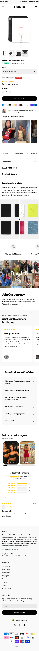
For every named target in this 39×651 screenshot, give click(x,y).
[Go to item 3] (19, 53)
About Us (4, 582)
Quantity (4, 88)
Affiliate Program (7, 588)
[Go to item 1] (5, 53)
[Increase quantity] (10, 92)
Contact (4, 585)
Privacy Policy (6, 569)
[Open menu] (3, 7)
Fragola (22, 647)
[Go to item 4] (25, 53)
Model (4, 67)
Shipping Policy (6, 576)
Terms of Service (6, 566)
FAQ (3, 579)
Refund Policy (6, 572)
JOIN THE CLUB (19, 612)
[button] (11, 483)
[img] (19, 219)
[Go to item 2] (12, 53)
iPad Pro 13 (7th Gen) (9, 71)
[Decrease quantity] (3, 92)
